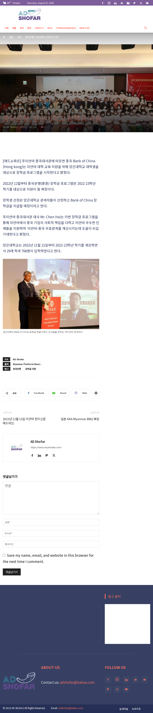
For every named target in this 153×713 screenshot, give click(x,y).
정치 (22, 27)
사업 (7, 27)
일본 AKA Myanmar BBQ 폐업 (80, 419)
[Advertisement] (51, 148)
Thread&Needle (66, 27)
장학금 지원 (30, 368)
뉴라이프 (136, 708)
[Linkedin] (115, 3)
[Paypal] (134, 3)
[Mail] (122, 3)
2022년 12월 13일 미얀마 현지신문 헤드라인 (24, 421)
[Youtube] (147, 3)
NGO (49, 27)
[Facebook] (103, 3)
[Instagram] (109, 3)
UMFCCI (39, 27)
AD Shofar (11, 126)
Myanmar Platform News (26, 364)
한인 (29, 27)
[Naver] (128, 3)
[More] (96, 393)
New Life (84, 27)
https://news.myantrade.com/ (45, 447)
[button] (145, 27)
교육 (19, 37)
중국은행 (17, 368)
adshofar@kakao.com (77, 682)
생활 (14, 27)
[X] (141, 3)
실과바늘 (123, 708)
